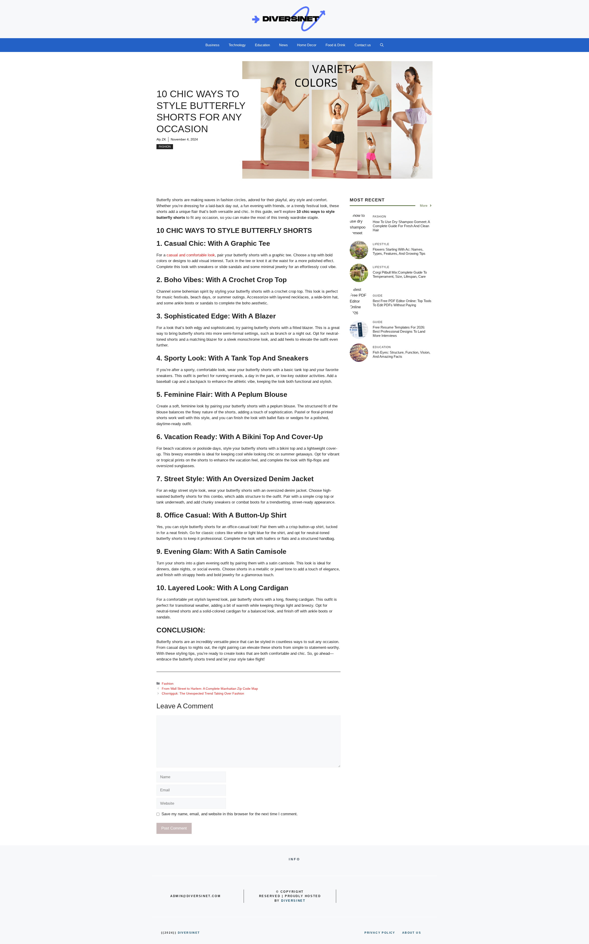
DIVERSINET (293, 900)
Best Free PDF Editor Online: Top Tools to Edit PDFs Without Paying (402, 303)
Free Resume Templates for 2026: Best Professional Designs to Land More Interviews (399, 331)
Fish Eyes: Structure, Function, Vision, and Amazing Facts (401, 354)
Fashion (165, 146)
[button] (381, 45)
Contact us (363, 45)
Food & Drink (335, 45)
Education (262, 45)
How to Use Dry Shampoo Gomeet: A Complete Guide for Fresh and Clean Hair (401, 226)
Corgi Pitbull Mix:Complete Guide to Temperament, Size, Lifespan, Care (400, 274)
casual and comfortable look (191, 255)
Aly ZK (161, 139)
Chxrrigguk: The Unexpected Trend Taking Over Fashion (203, 693)
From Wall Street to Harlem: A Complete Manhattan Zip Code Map (210, 688)
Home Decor (306, 45)
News (283, 45)
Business (212, 45)
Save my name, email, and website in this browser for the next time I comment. (230, 814)
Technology (237, 45)
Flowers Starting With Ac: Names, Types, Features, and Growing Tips (399, 251)
